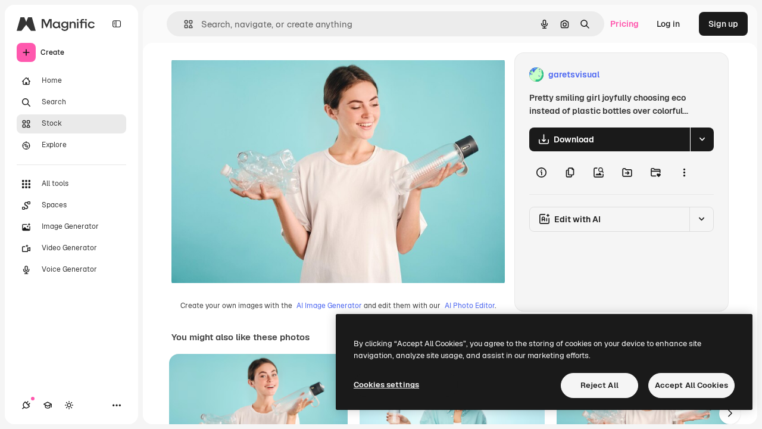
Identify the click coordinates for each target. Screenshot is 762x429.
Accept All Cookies (691, 385)
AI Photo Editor (470, 305)
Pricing (624, 23)
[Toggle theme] (69, 405)
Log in (668, 23)
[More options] (684, 173)
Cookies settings (386, 385)
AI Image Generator (329, 305)
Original (247, 74)
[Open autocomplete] (183, 24)
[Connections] (26, 405)
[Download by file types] (702, 139)
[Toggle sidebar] (116, 23)
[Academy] (47, 405)
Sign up (723, 23)
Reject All (599, 385)
